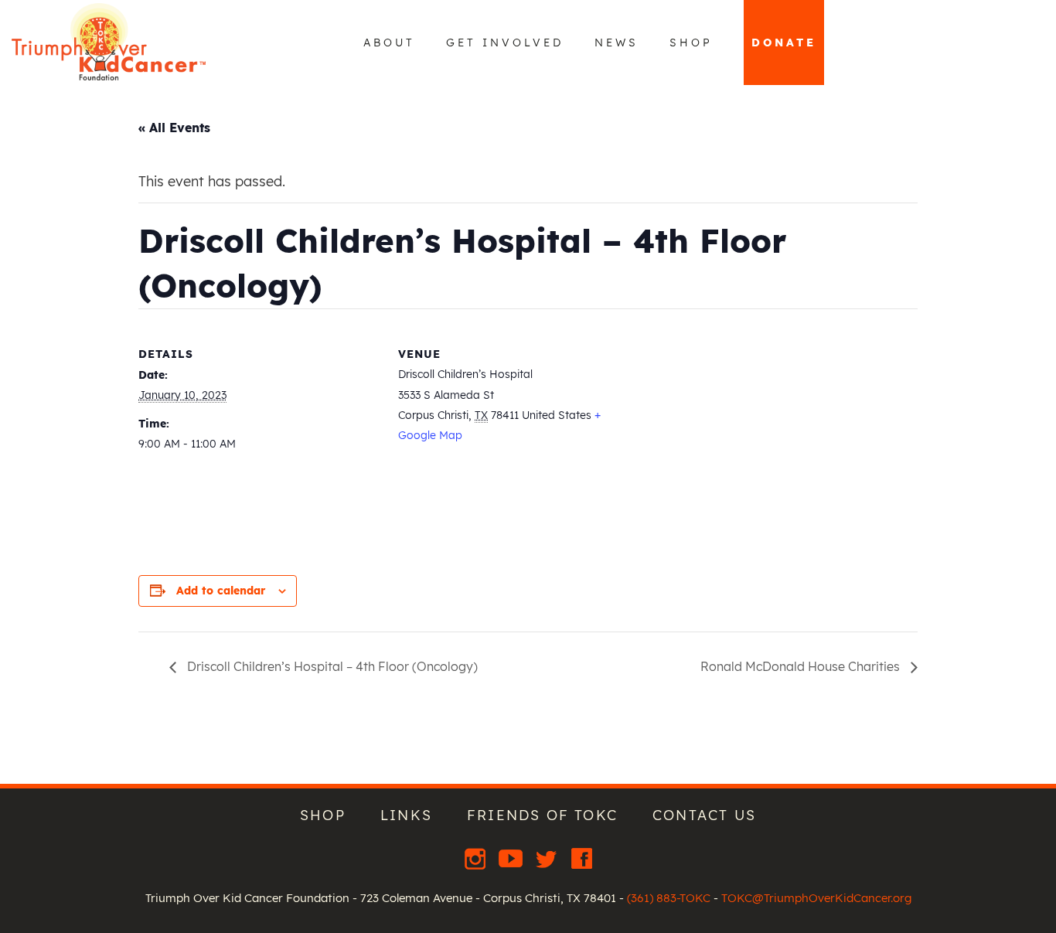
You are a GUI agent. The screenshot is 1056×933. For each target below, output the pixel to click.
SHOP (323, 815)
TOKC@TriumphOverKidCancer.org (816, 897)
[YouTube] (512, 858)
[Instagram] (477, 858)
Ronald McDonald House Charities (801, 666)
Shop (691, 42)
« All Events (174, 127)
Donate (783, 42)
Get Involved (505, 42)
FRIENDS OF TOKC (542, 815)
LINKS (406, 815)
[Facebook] (582, 858)
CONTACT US (704, 815)
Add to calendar (220, 591)
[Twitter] (548, 858)
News (616, 42)
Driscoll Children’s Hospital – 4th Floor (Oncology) (331, 666)
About (389, 42)
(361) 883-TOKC (668, 897)
